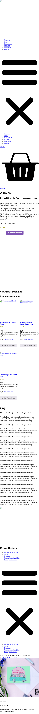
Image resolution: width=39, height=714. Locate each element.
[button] (19, 91)
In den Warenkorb (15, 233)
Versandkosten (8, 339)
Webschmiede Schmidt (9, 657)
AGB (6, 554)
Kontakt (6, 49)
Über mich (7, 47)
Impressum (7, 556)
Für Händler (8, 44)
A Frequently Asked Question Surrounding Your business (16, 413)
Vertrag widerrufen (10, 560)
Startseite (7, 40)
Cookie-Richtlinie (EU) (12, 558)
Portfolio (7, 46)
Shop (6, 42)
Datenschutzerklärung (11, 552)
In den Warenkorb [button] (8, 345)
